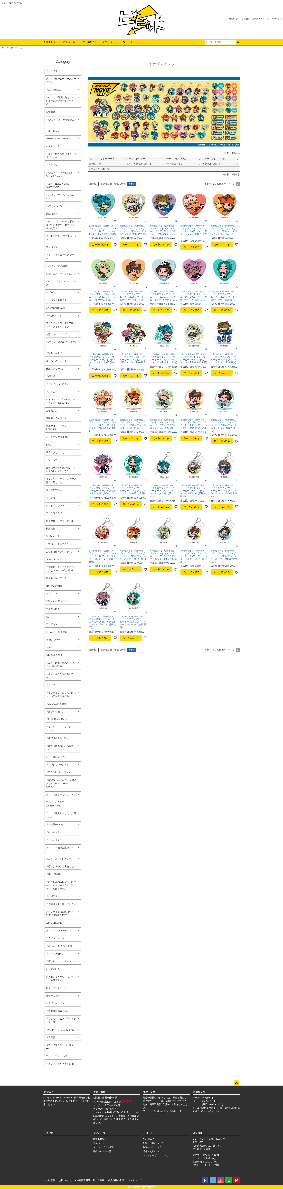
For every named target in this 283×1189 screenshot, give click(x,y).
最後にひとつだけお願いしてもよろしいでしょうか (61, 469)
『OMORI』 (52, 376)
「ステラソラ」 (54, 165)
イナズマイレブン (55, 1003)
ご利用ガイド (258, 19)
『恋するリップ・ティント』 (61, 961)
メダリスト (51, 593)
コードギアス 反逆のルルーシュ (61, 238)
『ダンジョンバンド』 (57, 764)
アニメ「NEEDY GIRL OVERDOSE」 (57, 186)
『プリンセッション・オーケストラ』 (61, 729)
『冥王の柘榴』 (54, 874)
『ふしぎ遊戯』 (54, 89)
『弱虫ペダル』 (54, 315)
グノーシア (51, 460)
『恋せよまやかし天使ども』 (61, 866)
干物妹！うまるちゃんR (58, 544)
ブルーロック (53, 130)
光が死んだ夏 (53, 536)
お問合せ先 (199, 1092)
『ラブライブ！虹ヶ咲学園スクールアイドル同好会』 (61, 694)
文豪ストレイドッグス (57, 334)
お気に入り (91, 42)
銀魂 (48, 444)
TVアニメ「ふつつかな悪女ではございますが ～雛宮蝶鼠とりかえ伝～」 (61, 225)
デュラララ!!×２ (54, 513)
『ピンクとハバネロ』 (57, 384)
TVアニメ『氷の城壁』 (58, 266)
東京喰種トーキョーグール (60, 521)
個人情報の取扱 (116, 1180)
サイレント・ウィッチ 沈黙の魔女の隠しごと (61, 481)
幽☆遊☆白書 (53, 609)
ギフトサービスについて (155, 1155)
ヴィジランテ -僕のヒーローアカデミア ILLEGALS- (60, 401)
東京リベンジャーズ (56, 988)
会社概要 (197, 1133)
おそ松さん (51, 410)
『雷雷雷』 (51, 1037)
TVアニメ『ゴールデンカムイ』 (60, 197)
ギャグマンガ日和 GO (57, 437)
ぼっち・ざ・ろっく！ (57, 361)
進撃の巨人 (51, 213)
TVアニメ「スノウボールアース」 (61, 283)
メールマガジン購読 (103, 1147)
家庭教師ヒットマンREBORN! (56, 428)
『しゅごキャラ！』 (56, 840)
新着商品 (50, 42)
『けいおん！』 (54, 832)
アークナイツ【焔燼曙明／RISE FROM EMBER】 (60, 913)
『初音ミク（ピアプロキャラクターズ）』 (61, 1020)
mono (49, 647)
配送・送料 (99, 1092)
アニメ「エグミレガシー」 (60, 858)
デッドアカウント (55, 505)
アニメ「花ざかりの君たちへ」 (60, 676)
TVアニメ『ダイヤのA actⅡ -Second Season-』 (61, 174)
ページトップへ (236, 1083)
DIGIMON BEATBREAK (58, 138)
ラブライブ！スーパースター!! (60, 1047)
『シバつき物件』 (55, 953)
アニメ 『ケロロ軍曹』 (58, 1056)
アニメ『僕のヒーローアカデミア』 (61, 80)
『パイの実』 (53, 391)
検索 (238, 42)
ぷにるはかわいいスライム (60, 551)
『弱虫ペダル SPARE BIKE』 (61, 1029)
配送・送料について (153, 1143)
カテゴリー (49, 1133)
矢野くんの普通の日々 (57, 601)
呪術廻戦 (50, 112)
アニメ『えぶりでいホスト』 (61, 794)
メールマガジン (275, 19)
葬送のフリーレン (55, 368)
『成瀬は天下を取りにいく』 (61, 904)
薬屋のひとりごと (55, 452)
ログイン (234, 19)
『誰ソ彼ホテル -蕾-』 (57, 738)
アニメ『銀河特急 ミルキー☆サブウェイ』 (61, 156)
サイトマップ (135, 1180)
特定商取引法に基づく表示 (90, 1180)
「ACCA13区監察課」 (57, 704)
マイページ (111, 42)
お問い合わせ (66, 1180)
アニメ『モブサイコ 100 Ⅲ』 (61, 1064)
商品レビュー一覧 (102, 1151)
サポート (148, 1133)
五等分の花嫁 (53, 995)
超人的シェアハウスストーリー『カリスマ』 (61, 978)
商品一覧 (70, 42)
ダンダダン (51, 497)
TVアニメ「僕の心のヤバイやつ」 (61, 344)
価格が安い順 (106, 184)
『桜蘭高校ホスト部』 (57, 1011)
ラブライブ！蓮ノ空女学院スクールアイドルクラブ (61, 325)
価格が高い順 (120, 184)
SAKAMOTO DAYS (56, 308)
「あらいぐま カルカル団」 (60, 946)
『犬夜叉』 (51, 685)
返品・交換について (153, 1151)
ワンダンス (51, 624)
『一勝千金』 (53, 896)
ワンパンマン (53, 247)
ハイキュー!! (52, 146)
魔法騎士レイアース (56, 578)
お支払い (48, 1092)
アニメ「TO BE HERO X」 (60, 930)
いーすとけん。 (54, 969)
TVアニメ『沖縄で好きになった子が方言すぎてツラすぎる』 (61, 101)
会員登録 (245, 19)
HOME (4, 48)
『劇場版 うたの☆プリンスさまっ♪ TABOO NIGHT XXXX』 (61, 783)
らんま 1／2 (52, 616)
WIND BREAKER (54, 923)
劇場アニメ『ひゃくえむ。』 (61, 273)
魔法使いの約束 (54, 586)
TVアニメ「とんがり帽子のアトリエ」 (61, 121)
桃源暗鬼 (50, 528)
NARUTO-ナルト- (55, 639)
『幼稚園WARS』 (55, 824)
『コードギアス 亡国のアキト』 (60, 257)
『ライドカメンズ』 (56, 938)
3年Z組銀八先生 (54, 655)
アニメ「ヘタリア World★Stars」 (55, 804)
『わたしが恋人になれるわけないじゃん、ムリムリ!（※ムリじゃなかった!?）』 (61, 885)
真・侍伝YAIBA (54, 490)
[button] (229, 184)
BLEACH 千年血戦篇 (56, 632)
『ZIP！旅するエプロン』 (59, 772)
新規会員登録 (100, 1139)
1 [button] (234, 184)
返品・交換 (149, 1092)
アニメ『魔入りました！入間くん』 (61, 815)
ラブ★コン (51, 292)
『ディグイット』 (55, 71)
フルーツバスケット (56, 559)
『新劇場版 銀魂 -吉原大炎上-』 (59, 747)
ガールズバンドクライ (57, 757)
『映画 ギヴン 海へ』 (57, 719)
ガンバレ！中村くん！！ (58, 300)
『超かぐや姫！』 (55, 711)
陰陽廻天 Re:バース (56, 418)
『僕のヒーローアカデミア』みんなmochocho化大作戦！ (61, 569)
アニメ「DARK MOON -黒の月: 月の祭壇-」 (60, 664)
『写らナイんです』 (56, 353)
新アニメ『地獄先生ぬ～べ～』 (60, 849)
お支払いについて (152, 1147)
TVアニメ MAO (54, 206)
